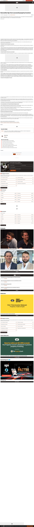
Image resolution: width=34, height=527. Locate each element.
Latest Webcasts (4, 335)
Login (24, 0)
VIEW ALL (17, 271)
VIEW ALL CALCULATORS (4, 187)
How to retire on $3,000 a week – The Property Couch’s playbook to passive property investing (13, 355)
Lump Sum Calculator (20, 181)
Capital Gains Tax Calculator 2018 (21, 183)
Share (1, 124)
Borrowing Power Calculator (4, 179)
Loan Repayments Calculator (4, 185)
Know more (5, 137)
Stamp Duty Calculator (20, 177)
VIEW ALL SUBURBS (3, 203)
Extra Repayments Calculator (4, 183)
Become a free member (29, 0)
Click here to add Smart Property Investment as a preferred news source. (10, 122)
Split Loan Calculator (3, 181)
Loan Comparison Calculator (4, 177)
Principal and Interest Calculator (21, 179)
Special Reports (5, 359)
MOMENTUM (5, 0)
